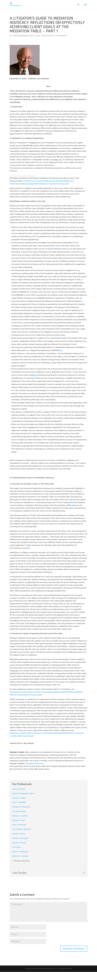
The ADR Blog (47, 36)
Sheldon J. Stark (19, 843)
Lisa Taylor (16, 847)
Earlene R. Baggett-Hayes (23, 793)
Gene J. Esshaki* (19, 802)
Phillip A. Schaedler (20, 838)
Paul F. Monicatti (19, 825)
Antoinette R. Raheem (21, 829)
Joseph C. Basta (19, 798)
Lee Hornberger (19, 811)
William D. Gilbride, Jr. (21, 807)
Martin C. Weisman (20, 852)
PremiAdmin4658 (20, 36)
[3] (81, 298)
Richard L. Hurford (20, 816)
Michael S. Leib (18, 820)
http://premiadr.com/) (34, 763)
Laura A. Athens (18, 789)
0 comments (61, 36)
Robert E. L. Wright (20, 856)
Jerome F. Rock (18, 834)
